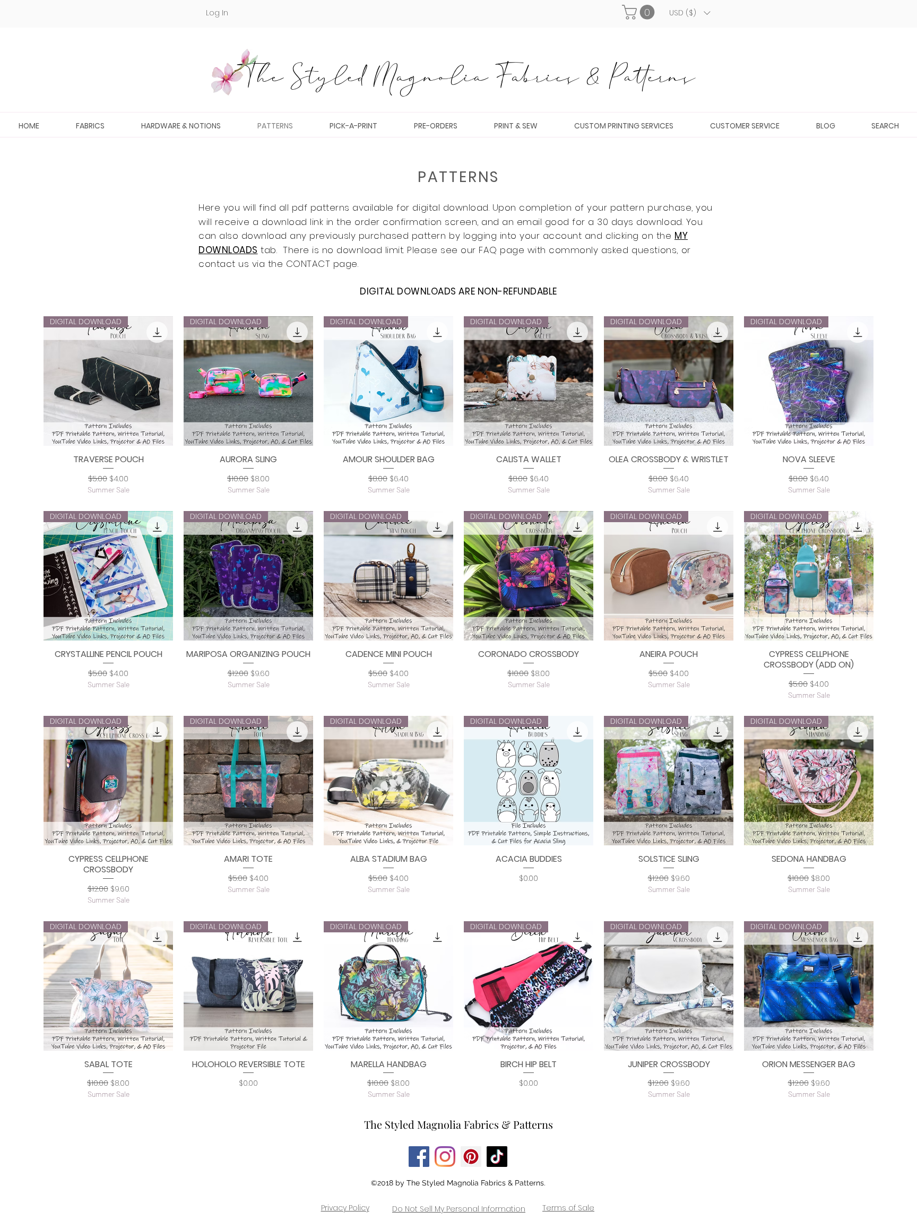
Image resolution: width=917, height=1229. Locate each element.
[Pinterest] (471, 1156)
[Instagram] (445, 1156)
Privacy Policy (345, 1207)
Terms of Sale (568, 1207)
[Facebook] (419, 1156)
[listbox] (689, 13)
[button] (640, 12)
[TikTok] (497, 1156)
